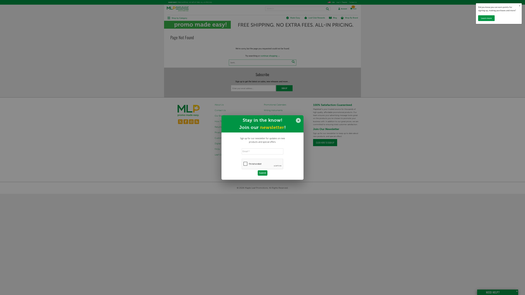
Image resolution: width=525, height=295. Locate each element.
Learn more (486, 18)
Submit (262, 173)
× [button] (519, 5)
